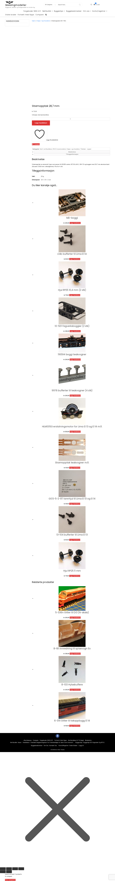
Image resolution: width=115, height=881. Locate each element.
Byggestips (58, 11)
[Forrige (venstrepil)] (3, 871)
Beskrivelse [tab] (72, 152)
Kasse (19, 742)
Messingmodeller (15, 5)
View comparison (10, 880)
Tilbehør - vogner (85, 149)
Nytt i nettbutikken (46, 149)
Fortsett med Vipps (26, 15)
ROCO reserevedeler (59, 149)
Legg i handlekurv (41, 123)
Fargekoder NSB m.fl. (32, 11)
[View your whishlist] (91, 5)
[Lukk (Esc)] (21, 868)
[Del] (15, 868)
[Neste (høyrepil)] (9, 871)
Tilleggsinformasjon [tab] (72, 154)
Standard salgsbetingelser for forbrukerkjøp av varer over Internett (51, 742)
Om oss (86, 11)
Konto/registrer (98, 11)
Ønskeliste (88, 740)
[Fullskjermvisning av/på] (9, 868)
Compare (39, 15)
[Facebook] (57, 736)
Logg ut (81, 745)
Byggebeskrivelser (74, 11)
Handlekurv (26, 742)
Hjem (33, 21)
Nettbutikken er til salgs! (76, 740)
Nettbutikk (46, 11)
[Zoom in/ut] (3, 868)
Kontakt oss (53, 745)
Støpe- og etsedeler (43, 21)
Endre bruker (10, 15)
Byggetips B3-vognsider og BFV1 (93, 742)
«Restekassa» (27, 740)
